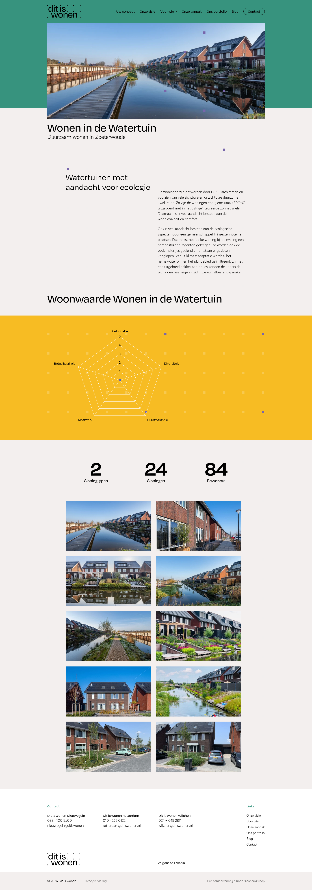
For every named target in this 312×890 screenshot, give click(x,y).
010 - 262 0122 (114, 820)
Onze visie (253, 815)
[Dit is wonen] (64, 11)
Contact (254, 11)
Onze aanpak (255, 827)
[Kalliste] (63, 859)
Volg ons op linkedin (171, 863)
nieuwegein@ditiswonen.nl (67, 825)
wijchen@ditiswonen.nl (176, 825)
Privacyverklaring (95, 881)
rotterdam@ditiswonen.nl (122, 825)
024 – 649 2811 (170, 820)
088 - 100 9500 (59, 820)
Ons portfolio (255, 833)
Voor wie (252, 821)
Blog (249, 838)
